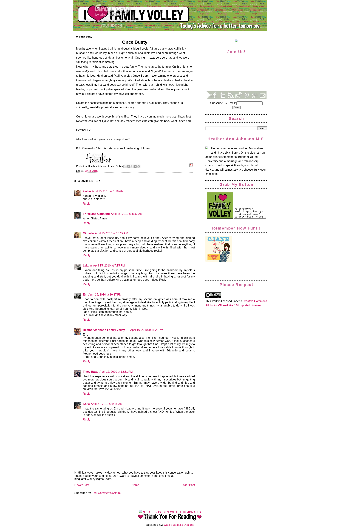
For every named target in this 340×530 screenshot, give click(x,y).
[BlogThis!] (128, 166)
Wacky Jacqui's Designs (178, 524)
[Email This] (125, 166)
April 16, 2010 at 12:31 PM (116, 371)
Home (135, 484)
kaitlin (87, 191)
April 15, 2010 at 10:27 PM (104, 294)
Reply (86, 203)
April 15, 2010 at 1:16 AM (107, 191)
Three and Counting (96, 213)
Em (85, 294)
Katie (86, 403)
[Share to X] (132, 166)
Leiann (87, 265)
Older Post (188, 484)
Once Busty (91, 170)
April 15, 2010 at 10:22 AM (111, 233)
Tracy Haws (90, 371)
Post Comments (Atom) (106, 492)
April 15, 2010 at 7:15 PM (109, 265)
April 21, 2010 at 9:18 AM (106, 403)
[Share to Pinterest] (138, 166)
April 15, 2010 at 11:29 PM (146, 329)
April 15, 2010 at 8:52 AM (126, 213)
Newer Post (81, 484)
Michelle (88, 233)
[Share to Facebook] (135, 166)
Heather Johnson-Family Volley (104, 329)
